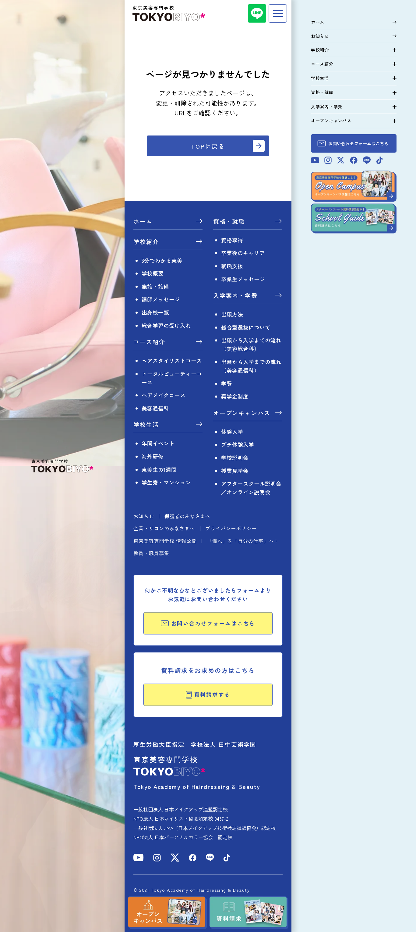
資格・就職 (229, 221)
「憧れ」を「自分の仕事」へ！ (243, 540)
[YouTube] (138, 857)
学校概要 (153, 273)
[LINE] (257, 13)
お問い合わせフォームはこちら (213, 623)
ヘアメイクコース (163, 395)
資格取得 (232, 240)
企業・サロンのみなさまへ (164, 528)
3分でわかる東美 (162, 260)
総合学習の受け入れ (166, 325)
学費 (226, 383)
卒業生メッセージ (243, 279)
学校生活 (146, 424)
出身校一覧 (155, 312)
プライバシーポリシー (230, 528)
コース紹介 (149, 342)
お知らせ (143, 516)
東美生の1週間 (159, 469)
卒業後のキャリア (243, 253)
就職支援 (232, 266)
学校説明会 (235, 457)
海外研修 (153, 456)
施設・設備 (155, 286)
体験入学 (232, 431)
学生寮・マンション (166, 482)
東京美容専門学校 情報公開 (164, 540)
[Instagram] (157, 857)
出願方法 (232, 314)
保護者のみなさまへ (187, 516)
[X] (175, 858)
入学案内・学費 (235, 295)
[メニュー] (278, 13)
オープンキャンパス (241, 413)
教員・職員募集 (151, 553)
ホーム (143, 221)
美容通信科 (155, 408)
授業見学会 (235, 471)
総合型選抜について (245, 327)
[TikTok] (227, 858)
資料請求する (212, 694)
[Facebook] (192, 857)
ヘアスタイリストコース (172, 360)
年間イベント (158, 443)
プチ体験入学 (237, 444)
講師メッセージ (161, 299)
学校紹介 (146, 242)
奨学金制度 (235, 396)
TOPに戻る (208, 146)
